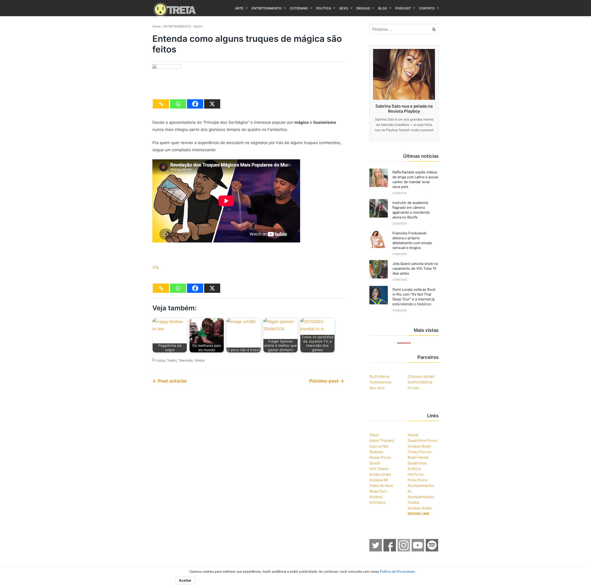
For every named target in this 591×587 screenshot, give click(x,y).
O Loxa (413, 388)
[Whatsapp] (178, 104)
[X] (212, 104)
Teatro (198, 26)
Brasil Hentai (418, 457)
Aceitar (185, 580)
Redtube (376, 452)
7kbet (374, 435)
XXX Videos (379, 468)
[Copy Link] (161, 104)
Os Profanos (379, 376)
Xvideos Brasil (419, 446)
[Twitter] (375, 550)
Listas (160, 360)
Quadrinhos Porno (422, 440)
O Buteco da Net (421, 376)
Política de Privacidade (397, 571)
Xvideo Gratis (380, 474)
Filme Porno (418, 480)
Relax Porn (378, 491)
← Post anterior (169, 381)
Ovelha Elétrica (420, 382)
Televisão (185, 360)
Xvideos (376, 497)
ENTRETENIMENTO (177, 26)
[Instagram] (404, 550)
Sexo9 (374, 463)
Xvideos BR (378, 480)
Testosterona (380, 382)
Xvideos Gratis (419, 508)
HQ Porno (416, 474)
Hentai (413, 435)
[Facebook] (195, 104)
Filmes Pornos (419, 452)
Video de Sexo (381, 485)
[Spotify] (432, 550)
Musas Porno (380, 457)
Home (156, 26)
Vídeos (199, 360)
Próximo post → (326, 381)
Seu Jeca (376, 388)
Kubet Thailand (381, 440)
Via (155, 267)
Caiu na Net (378, 446)
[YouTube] (418, 550)
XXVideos (377, 502)
